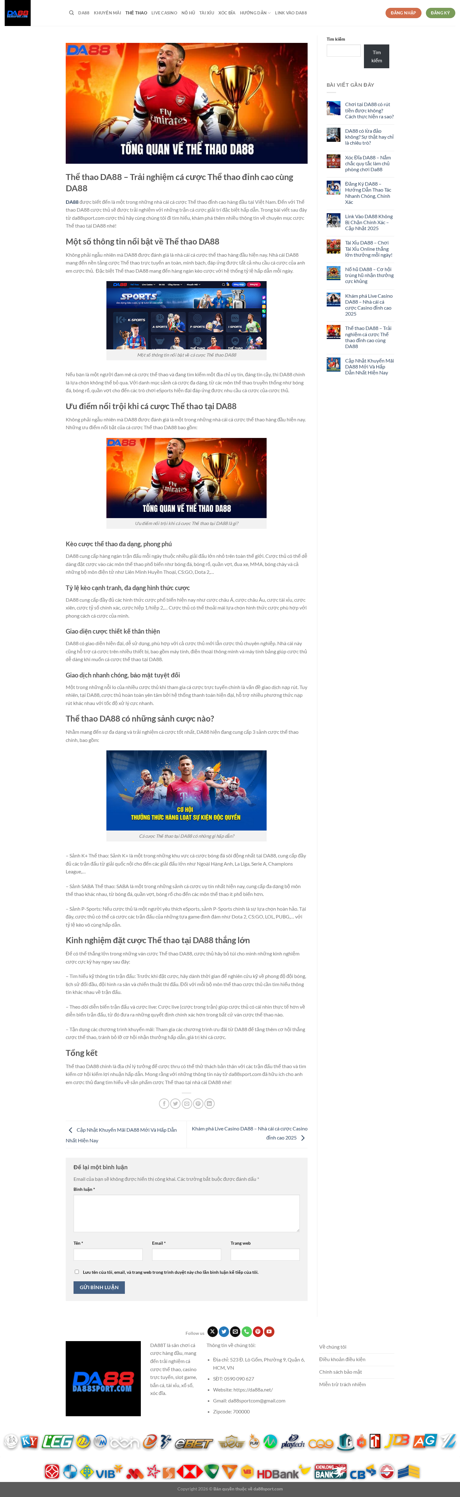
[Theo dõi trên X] (212, 1331)
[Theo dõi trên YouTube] (269, 1331)
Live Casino (164, 12)
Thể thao (136, 12)
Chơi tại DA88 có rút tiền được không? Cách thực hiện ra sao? (369, 110)
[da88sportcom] (32, 13)
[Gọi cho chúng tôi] (247, 1331)
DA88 (83, 12)
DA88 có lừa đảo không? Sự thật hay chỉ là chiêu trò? (369, 137)
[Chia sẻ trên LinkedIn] (209, 1103)
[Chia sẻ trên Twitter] (175, 1103)
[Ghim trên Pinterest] (198, 1103)
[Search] (71, 13)
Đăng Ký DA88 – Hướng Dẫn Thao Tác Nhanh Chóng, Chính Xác (368, 193)
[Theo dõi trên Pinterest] (258, 1331)
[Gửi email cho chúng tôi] (235, 1331)
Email (159, 1243)
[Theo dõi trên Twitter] (224, 1331)
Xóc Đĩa (227, 12)
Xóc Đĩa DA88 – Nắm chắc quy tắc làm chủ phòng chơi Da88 (368, 163)
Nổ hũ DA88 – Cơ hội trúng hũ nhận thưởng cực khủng (369, 275)
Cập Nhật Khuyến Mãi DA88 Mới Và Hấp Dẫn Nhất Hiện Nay (369, 366)
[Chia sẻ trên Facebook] (164, 1103)
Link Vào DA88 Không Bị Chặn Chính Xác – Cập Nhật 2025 (369, 222)
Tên (78, 1243)
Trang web (241, 1243)
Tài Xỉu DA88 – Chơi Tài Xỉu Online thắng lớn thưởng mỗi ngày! (368, 248)
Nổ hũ (188, 12)
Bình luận (84, 1189)
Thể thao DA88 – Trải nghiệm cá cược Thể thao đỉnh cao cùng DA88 (368, 337)
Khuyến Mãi (107, 12)
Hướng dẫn (253, 12)
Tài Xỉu (206, 12)
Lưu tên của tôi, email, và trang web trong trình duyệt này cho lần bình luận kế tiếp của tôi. (170, 1272)
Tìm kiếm (336, 39)
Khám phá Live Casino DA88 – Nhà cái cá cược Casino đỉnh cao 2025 (369, 305)
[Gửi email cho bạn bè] (187, 1103)
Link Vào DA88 (291, 12)
